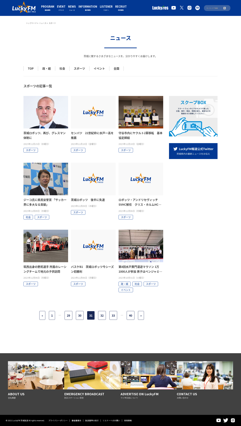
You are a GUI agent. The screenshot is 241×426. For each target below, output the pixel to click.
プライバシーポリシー (58, 420)
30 (79, 315)
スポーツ (79, 68)
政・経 (46, 68)
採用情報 (128, 420)
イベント (99, 68)
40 (130, 315)
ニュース (42, 23)
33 (113, 315)
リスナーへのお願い (111, 420)
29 (68, 315)
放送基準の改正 (92, 420)
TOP (31, 68)
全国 (116, 68)
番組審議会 (76, 420)
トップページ (31, 23)
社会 (62, 68)
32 (102, 315)
